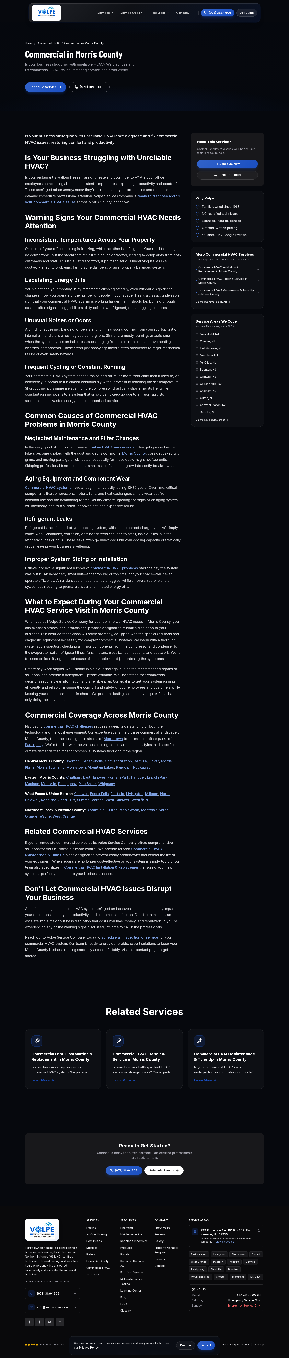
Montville (48, 784)
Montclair (149, 810)
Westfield (140, 800)
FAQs (123, 1304)
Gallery (159, 1241)
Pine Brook (88, 784)
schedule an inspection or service (129, 937)
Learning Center (130, 1290)
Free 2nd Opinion (131, 1272)
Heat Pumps (94, 1241)
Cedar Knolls (92, 761)
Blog (123, 1297)
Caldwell (81, 794)
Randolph (123, 767)
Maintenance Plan (131, 1234)
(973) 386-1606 (229, 175)
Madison (32, 784)
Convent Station (118, 761)
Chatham (73, 777)
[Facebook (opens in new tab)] (29, 1322)
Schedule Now (229, 163)
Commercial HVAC (48, 43)
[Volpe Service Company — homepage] (42, 1230)
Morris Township (50, 767)
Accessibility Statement (235, 1344)
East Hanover (94, 777)
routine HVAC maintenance (111, 447)
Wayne (45, 816)
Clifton (112, 810)
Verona (98, 800)
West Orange (64, 816)
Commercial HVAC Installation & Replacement (102, 867)
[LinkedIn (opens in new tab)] (49, 1322)
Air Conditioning (96, 1234)
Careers (160, 1259)
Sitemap (259, 1344)
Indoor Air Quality (97, 1261)
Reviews (160, 1234)
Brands (124, 1254)
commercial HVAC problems (114, 568)
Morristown (113, 739)
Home (29, 43)
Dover (154, 761)
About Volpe (163, 1227)
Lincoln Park (157, 777)
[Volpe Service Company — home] (46, 13)
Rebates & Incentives (134, 1241)
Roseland (48, 800)
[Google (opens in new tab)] (60, 1322)
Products (126, 1247)
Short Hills (66, 800)
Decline (185, 1345)
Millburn (151, 794)
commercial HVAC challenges (68, 726)
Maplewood (129, 810)
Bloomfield (96, 810)
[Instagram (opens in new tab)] (39, 1322)
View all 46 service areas (210, 419)
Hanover (138, 777)
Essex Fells (99, 794)
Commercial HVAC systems (48, 487)
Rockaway (142, 767)
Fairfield (117, 794)
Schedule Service (161, 1170)
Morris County (134, 453)
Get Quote (247, 12)
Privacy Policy (89, 1347)
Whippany (106, 784)
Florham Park (118, 777)
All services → (94, 1274)
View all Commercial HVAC (211, 301)
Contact (160, 1265)
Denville (140, 761)
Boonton (73, 761)
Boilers (90, 1254)
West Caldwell (118, 800)
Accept (206, 1345)
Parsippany (34, 745)
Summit (83, 800)
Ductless (91, 1247)
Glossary (126, 1310)
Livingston (134, 794)
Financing (126, 1227)
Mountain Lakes (101, 767)
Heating (91, 1227)
